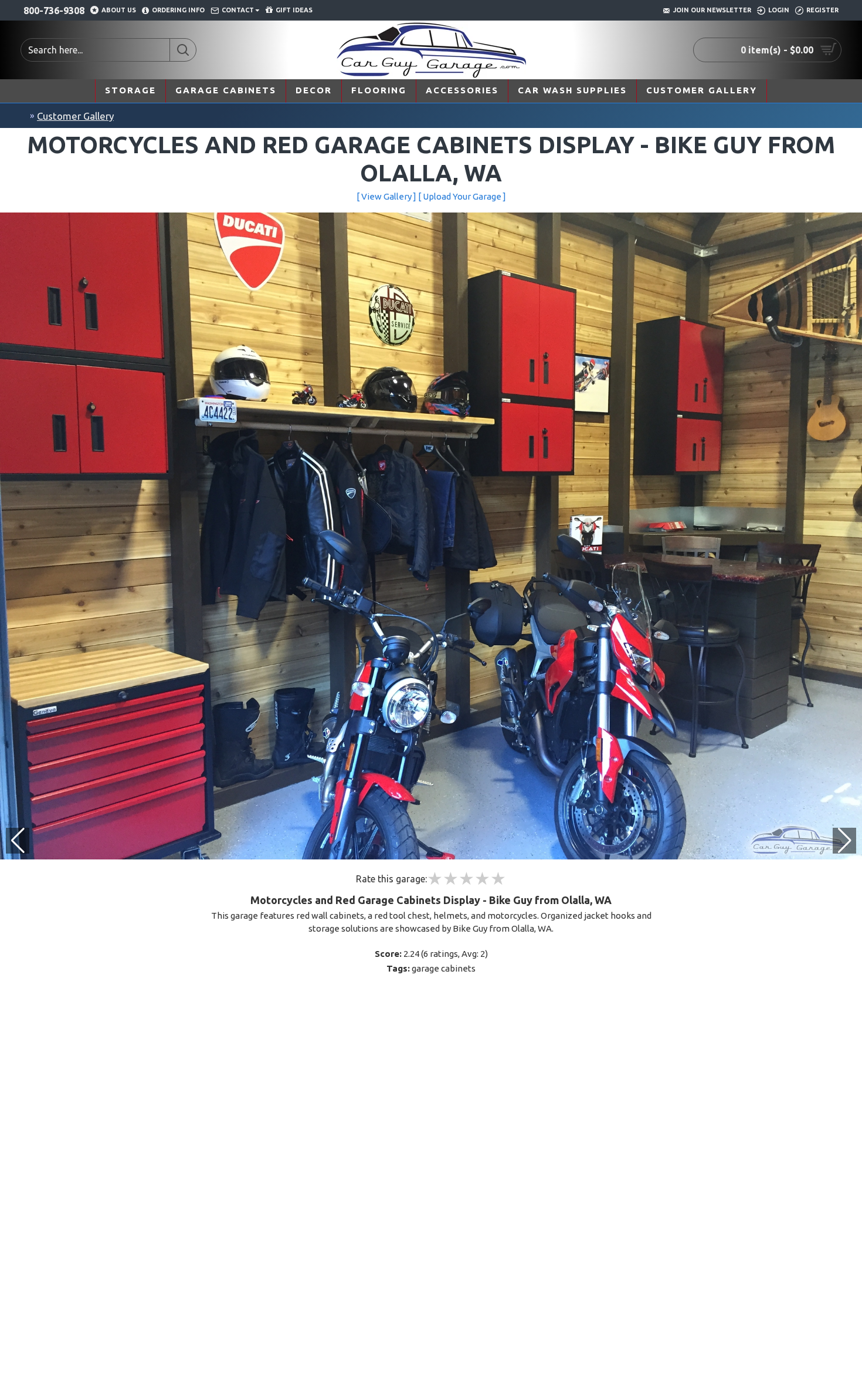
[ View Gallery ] (386, 196)
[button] (844, 841)
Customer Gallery (75, 116)
